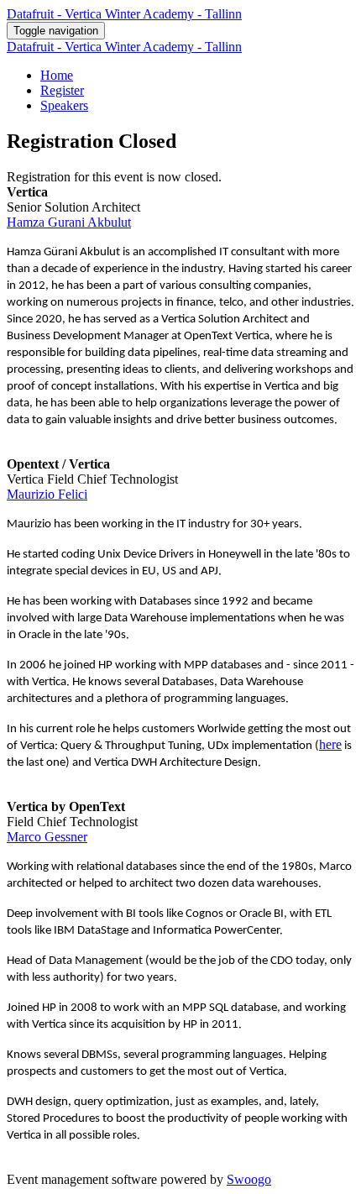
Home (56, 75)
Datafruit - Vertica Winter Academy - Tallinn (124, 14)
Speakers (64, 105)
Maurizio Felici (47, 494)
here (330, 744)
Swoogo (249, 1179)
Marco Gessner (47, 837)
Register (62, 90)
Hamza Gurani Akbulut (69, 222)
